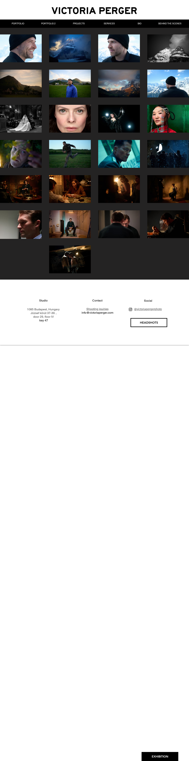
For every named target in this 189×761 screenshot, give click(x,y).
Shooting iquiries (97, 309)
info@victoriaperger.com (97, 312)
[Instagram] (130, 309)
